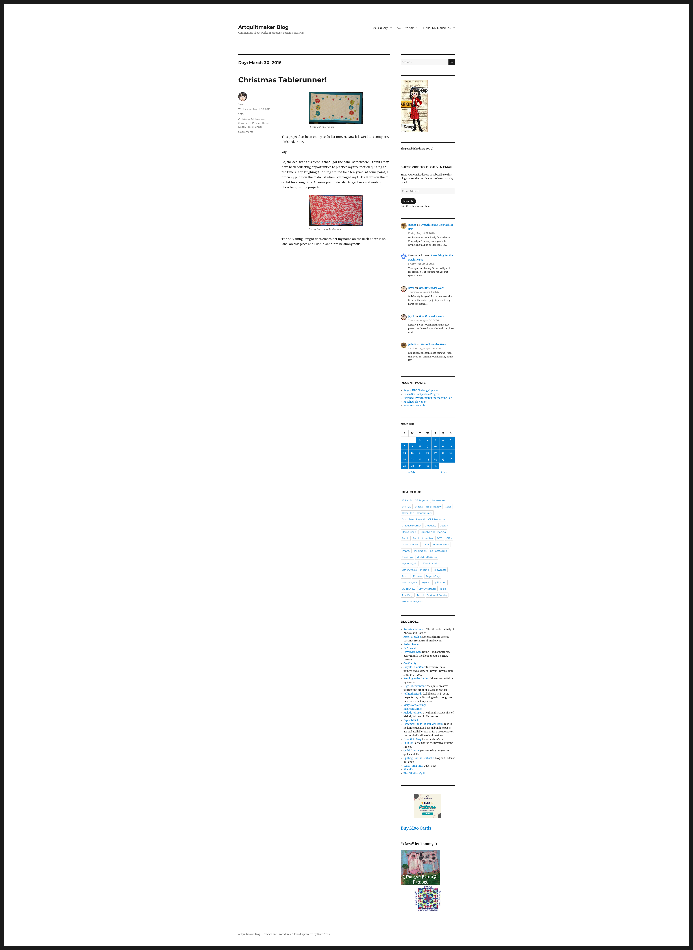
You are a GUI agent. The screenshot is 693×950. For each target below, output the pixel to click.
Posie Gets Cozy (412, 739)
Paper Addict (411, 720)
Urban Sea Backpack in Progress (422, 394)
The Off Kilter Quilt (414, 773)
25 (443, 459)
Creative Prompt (411, 525)
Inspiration (420, 550)
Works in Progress (412, 601)
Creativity (430, 525)
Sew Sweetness (427, 588)
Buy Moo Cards (416, 828)
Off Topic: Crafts (430, 563)
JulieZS (412, 224)
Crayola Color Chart (415, 667)
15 (420, 452)
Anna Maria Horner (415, 629)
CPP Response (436, 519)
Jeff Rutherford (412, 693)
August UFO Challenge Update (421, 390)
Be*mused (410, 648)
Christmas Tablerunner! (282, 79)
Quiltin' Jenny (411, 750)
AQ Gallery (380, 28)
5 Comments (245, 131)
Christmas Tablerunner (251, 119)
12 (451, 446)
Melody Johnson (413, 712)
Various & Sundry (437, 595)
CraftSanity (410, 663)
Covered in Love (413, 652)
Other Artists (409, 569)
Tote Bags (407, 595)
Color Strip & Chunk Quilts (417, 512)
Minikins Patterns (427, 557)
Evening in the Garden (416, 678)
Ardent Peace (411, 644)
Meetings (407, 557)
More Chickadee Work (431, 288)
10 (435, 446)
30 (427, 465)
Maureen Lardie (413, 708)
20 (404, 459)
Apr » (444, 472)
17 (435, 452)
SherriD (408, 769)
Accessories (438, 500)
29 (420, 465)
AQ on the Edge (412, 636)
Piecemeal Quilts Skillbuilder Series (424, 724)
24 (435, 459)
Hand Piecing (441, 544)
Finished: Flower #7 (415, 401)
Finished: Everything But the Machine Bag (428, 398)
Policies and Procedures (277, 934)
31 (435, 465)
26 (450, 459)
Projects (425, 582)
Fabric (405, 538)
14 (412, 452)
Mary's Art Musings (415, 705)
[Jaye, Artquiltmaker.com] (428, 106)
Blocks (419, 506)
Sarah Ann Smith (413, 765)
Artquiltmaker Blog (263, 27)
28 (412, 465)
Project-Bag (433, 576)
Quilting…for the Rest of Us (419, 758)
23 (427, 459)
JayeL (411, 288)
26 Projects (421, 500)
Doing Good (409, 531)
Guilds (425, 544)
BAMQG (406, 506)
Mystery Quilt (409, 563)
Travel (420, 595)
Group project (410, 544)
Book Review (433, 506)
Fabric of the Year (423, 538)
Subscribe (408, 201)
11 (443, 446)
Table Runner (254, 126)
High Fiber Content (415, 686)
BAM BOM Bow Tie (414, 405)
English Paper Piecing (433, 531)
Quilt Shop (440, 582)
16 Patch (407, 500)
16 (427, 452)
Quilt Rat (408, 743)
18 (443, 452)
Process (417, 576)
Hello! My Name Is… (437, 28)
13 (404, 452)
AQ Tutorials (405, 28)
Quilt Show (408, 588)
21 (412, 459)
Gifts (449, 538)
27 (404, 465)
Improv (406, 550)
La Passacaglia (439, 550)
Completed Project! (249, 123)
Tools (443, 588)
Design (444, 525)
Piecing (424, 569)
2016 (240, 114)
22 (420, 459)
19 (451, 452)
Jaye (241, 104)
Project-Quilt (409, 582)
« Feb (411, 472)
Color (448, 506)
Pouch (405, 576)
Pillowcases (439, 569)
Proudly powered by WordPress (312, 934)
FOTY (440, 538)
